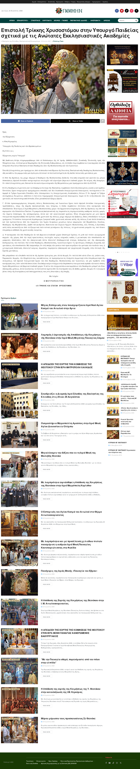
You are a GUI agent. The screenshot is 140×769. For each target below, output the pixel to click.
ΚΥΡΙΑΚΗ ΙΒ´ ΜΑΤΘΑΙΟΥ (117, 442)
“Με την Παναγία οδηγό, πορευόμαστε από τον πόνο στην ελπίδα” (70, 661)
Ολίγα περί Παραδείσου (126, 432)
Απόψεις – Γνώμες (70, 2)
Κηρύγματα (59, 2)
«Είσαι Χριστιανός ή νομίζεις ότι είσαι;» (129, 409)
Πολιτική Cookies (32, 763)
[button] (117, 252)
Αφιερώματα (96, 2)
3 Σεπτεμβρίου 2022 (114, 340)
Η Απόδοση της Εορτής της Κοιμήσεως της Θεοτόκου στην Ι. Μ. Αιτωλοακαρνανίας (72, 602)
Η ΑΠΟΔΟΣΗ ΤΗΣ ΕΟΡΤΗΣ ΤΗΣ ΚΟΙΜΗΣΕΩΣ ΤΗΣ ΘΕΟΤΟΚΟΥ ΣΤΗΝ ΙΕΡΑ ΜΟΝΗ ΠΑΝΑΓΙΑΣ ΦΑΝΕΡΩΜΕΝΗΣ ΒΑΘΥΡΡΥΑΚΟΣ (73, 633)
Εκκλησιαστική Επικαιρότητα (30, 41)
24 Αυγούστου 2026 (48, 311)
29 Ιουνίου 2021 (46, 41)
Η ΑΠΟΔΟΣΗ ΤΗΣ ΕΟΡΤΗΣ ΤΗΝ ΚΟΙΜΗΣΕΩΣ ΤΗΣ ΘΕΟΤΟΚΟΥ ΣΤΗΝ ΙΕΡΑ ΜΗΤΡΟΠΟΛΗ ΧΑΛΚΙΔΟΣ (67, 365)
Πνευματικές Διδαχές (83, 2)
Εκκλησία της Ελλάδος (10, 41)
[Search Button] (136, 20)
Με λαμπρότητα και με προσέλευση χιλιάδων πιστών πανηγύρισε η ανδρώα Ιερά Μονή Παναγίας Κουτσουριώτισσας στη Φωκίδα (71, 544)
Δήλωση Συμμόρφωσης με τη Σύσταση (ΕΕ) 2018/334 (58, 763)
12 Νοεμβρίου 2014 (116, 445)
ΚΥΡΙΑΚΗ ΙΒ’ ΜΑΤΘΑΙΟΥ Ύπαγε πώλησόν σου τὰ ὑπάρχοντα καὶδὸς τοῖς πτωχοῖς (128, 360)
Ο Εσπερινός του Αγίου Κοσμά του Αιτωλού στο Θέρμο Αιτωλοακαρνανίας (71, 513)
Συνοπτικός (51, 2)
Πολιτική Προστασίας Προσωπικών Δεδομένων (77, 761)
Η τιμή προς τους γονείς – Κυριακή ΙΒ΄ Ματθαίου (129, 398)
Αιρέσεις (105, 2)
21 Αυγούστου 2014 (116, 455)
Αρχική (34, 2)
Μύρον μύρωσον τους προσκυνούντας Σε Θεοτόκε (68, 718)
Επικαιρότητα (42, 2)
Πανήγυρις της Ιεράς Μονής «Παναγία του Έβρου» (69, 570)
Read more (46, 322)
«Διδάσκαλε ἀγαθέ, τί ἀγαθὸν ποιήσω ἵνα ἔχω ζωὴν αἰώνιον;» (129, 386)
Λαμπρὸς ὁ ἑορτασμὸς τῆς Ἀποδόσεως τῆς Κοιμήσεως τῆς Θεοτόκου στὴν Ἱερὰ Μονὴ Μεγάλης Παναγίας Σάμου (72, 336)
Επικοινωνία (41, 761)
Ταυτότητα (29, 761)
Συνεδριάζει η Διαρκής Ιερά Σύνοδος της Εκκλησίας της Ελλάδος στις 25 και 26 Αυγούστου (72, 395)
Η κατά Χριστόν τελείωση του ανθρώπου (127, 421)
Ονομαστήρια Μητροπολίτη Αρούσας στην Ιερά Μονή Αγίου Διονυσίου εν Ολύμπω (71, 424)
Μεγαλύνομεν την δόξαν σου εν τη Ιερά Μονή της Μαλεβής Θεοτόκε (68, 454)
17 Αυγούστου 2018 (128, 436)
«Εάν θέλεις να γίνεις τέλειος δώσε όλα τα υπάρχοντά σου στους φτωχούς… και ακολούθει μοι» (122, 335)
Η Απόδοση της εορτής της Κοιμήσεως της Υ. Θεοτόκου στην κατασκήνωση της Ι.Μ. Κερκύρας (70, 690)
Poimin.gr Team (58, 41)
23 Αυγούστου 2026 (48, 551)
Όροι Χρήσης (52, 761)
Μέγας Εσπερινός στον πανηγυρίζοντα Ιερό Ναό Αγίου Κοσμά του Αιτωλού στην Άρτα (72, 306)
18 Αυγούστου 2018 (128, 426)
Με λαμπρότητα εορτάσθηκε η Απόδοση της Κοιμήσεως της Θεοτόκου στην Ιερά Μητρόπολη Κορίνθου (71, 484)
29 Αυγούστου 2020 (128, 391)
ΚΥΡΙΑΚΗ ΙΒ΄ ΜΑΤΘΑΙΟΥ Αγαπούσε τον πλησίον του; (121, 451)
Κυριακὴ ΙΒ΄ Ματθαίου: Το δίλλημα (126, 374)
